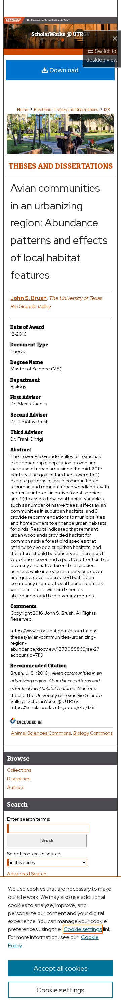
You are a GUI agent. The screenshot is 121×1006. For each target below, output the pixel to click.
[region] (60, 941)
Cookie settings (83, 929)
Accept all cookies (61, 968)
